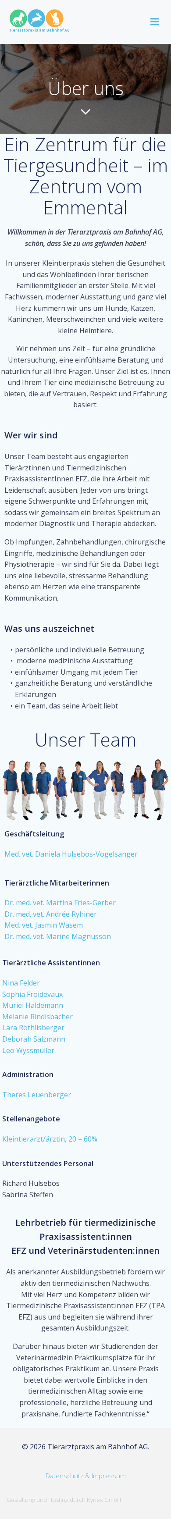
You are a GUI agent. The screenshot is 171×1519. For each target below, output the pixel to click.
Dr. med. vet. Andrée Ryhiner (50, 914)
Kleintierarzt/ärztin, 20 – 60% (49, 1139)
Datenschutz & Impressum (86, 1475)
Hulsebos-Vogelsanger (100, 854)
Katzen (142, 308)
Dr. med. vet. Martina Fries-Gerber (60, 902)
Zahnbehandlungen (88, 542)
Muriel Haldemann (32, 1005)
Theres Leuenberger (36, 1094)
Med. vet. (19, 854)
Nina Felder (21, 983)
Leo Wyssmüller (28, 1050)
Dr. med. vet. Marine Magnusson (57, 936)
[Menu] (154, 21)
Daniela (47, 854)
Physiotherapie (29, 564)
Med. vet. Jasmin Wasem (43, 925)
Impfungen (34, 542)
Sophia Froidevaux (32, 994)
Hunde (116, 308)
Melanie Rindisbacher (37, 1016)
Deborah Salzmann (33, 1039)
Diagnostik (57, 523)
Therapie (106, 523)
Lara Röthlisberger (33, 1027)
